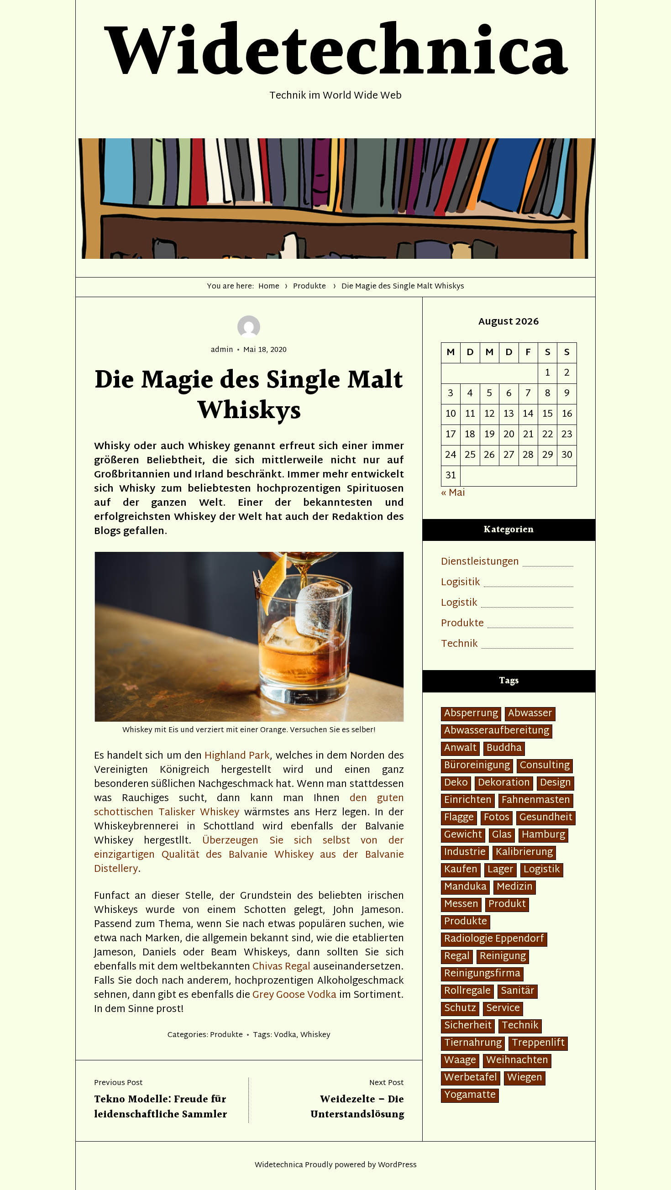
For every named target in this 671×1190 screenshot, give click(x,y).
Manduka (465, 888)
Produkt (507, 905)
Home (268, 287)
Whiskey (315, 1035)
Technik (459, 645)
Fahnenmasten (536, 801)
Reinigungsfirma (482, 974)
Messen (461, 905)
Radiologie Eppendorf (494, 940)
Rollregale (467, 992)
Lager (501, 870)
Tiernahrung (473, 1044)
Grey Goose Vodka (294, 995)
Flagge (459, 818)
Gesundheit (545, 818)
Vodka (285, 1035)
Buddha (504, 749)
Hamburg (543, 835)
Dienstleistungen (480, 563)
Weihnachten (517, 1061)
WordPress (397, 1165)
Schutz (460, 1009)
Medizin (515, 888)
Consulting (545, 766)
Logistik (459, 604)
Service (503, 1009)
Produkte (309, 287)
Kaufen (460, 870)
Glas (502, 835)
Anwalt (460, 749)
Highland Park (237, 756)
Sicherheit (468, 1026)
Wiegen (524, 1078)
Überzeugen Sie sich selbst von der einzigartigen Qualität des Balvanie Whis (249, 848)
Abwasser (530, 714)
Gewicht (463, 835)
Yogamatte (470, 1096)
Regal (457, 957)
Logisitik (460, 583)
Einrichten (468, 801)
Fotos (496, 818)
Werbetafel (470, 1078)
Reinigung (503, 957)
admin (222, 350)
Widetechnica (279, 1165)
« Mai (453, 493)
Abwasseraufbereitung (496, 731)
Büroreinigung (477, 766)
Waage (460, 1061)
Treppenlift (538, 1044)
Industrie (465, 853)
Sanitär (518, 992)
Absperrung (471, 714)
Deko (456, 783)
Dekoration (504, 783)
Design (555, 783)
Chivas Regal (281, 967)
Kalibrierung (524, 853)
